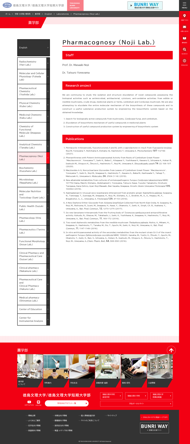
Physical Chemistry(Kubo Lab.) (29, 104)
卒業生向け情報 (61, 415)
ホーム (7, 14)
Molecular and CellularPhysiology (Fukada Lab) (31, 76)
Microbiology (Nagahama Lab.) (28, 181)
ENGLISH (184, 65)
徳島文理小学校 (134, 396)
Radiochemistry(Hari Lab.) (27, 63)
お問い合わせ (184, 31)
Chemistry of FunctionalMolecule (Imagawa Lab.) (30, 131)
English (48, 14)
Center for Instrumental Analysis (31, 319)
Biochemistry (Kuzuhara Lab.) (28, 169)
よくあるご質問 (34, 420)
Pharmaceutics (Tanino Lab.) (32, 231)
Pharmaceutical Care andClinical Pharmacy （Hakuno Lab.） (30, 284)
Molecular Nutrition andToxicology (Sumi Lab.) (32, 194)
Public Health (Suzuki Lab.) (31, 207)
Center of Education (30, 309)
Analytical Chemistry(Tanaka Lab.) (30, 146)
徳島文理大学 (158, 395)
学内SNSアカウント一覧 (66, 403)
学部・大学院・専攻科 (23, 14)
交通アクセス (184, 20)
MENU (184, 8)
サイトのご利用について (90, 420)
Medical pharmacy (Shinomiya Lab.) (29, 299)
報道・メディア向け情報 (63, 430)
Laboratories (62, 14)
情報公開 (31, 415)
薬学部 (37, 14)
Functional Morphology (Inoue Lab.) (32, 242)
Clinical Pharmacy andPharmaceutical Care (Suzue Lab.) (31, 256)
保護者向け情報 (34, 430)
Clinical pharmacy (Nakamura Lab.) (29, 269)
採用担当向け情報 (62, 425)
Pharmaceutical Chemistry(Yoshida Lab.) (28, 91)
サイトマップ (112, 415)
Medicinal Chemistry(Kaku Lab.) (30, 116)
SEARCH (184, 53)
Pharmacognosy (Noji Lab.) (86, 14)
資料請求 (184, 42)
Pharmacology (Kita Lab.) (30, 219)
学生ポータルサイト (136, 403)
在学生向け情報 (34, 425)
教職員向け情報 (61, 420)
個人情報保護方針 (88, 415)
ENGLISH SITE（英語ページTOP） (155, 417)
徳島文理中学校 (108, 395)
